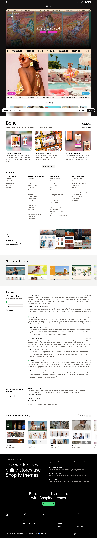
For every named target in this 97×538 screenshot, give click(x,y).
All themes (19, 396)
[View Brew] (57, 239)
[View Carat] (66, 239)
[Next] (90, 261)
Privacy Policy (20, 533)
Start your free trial (48, 503)
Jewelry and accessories (29, 523)
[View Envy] (74, 239)
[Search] (77, 2)
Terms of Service (10, 533)
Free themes (43, 520)
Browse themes (67, 2)
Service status (79, 526)
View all (81, 415)
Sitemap (43, 533)
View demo (82, 110)
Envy (13, 127)
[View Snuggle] (48, 239)
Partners (77, 520)
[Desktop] (47, 6)
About (76, 518)
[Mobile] (50, 6)
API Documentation (63, 520)
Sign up (88, 2)
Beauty (25, 520)
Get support (10, 396)
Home (24, 526)
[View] (15, 272)
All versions (39, 394)
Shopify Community (63, 523)
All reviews (10, 310)
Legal (76, 523)
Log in (81, 2)
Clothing (25, 518)
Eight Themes (87, 127)
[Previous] (87, 261)
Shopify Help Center (63, 518)
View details (31, 394)
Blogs (59, 526)
